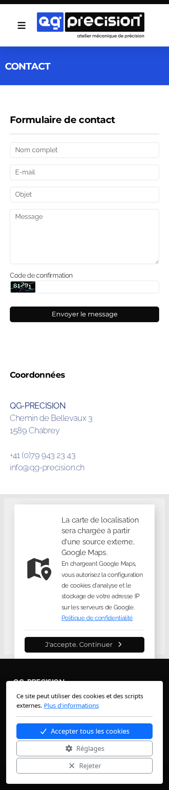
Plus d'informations (71, 705)
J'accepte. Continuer (78, 644)
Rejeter (90, 765)
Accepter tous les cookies (90, 731)
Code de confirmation (41, 275)
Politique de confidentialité (97, 618)
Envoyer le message (85, 314)
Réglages (90, 748)
